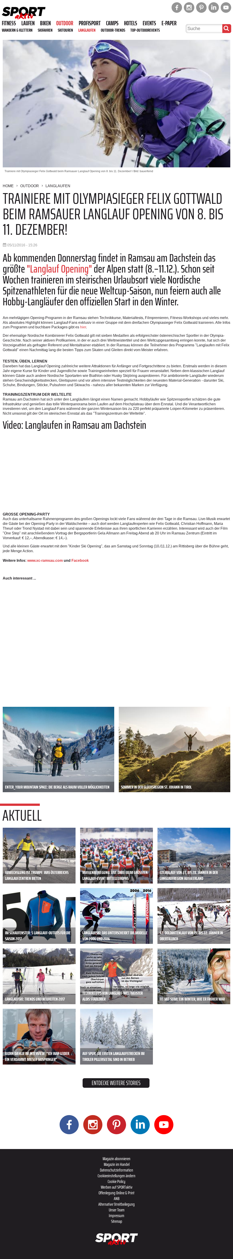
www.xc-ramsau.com (45, 560)
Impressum (116, 1215)
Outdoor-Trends (113, 30)
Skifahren (45, 30)
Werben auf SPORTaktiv (116, 1187)
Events (149, 23)
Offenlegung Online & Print (116, 1192)
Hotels (130, 23)
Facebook (80, 560)
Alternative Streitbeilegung (116, 1204)
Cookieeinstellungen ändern (116, 1175)
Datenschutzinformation (116, 1170)
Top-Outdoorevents (145, 30)
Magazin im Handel (116, 1164)
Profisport (90, 23)
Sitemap (116, 1221)
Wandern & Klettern (17, 30)
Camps (112, 23)
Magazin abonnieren (116, 1158)
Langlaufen (87, 30)
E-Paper (169, 23)
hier (83, 327)
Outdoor (64, 23)
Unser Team (116, 1209)
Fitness (9, 23)
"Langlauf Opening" (59, 268)
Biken (45, 23)
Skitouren (65, 30)
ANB (116, 1198)
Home (8, 186)
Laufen (28, 23)
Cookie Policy (116, 1181)
